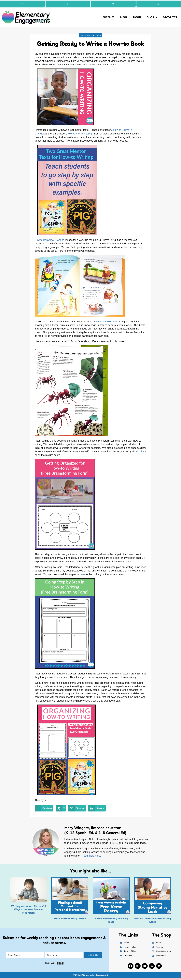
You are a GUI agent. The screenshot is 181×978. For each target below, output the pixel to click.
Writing (96, 35)
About (137, 17)
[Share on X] (68, 4)
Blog (123, 17)
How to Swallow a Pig (79, 133)
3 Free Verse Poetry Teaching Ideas (111, 920)
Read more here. (91, 855)
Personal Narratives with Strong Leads (152, 920)
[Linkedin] (159, 966)
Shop (150, 17)
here (143, 451)
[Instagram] (138, 966)
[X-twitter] (152, 966)
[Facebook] (130, 966)
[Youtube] (145, 966)
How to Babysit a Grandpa (49, 240)
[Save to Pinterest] (113, 4)
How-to (85, 35)
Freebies (108, 17)
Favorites (170, 17)
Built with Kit (54, 963)
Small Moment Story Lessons (70, 918)
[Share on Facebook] (22, 4)
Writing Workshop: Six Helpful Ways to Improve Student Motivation (28, 910)
